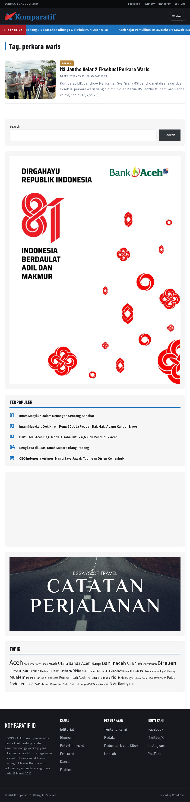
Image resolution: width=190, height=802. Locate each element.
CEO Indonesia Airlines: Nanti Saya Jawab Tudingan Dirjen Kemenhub (71, 458)
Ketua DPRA (136, 671)
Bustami (44, 671)
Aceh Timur (42, 664)
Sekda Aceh (99, 684)
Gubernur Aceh (90, 671)
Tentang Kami (115, 729)
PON (21, 684)
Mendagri (172, 671)
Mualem (17, 677)
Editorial (67, 729)
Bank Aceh (134, 663)
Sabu (66, 684)
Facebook (134, 4)
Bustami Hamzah (61, 671)
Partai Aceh (52, 678)
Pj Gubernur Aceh (157, 678)
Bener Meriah (149, 664)
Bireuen (167, 663)
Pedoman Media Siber (121, 745)
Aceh (16, 663)
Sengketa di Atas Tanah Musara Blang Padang (54, 447)
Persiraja (93, 678)
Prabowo (44, 684)
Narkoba (40, 678)
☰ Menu (177, 16)
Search (15, 126)
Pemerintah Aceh (72, 677)
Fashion (66, 769)
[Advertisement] (95, 509)
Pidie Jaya (126, 678)
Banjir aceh (114, 663)
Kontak (110, 753)
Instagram (164, 4)
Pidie (115, 677)
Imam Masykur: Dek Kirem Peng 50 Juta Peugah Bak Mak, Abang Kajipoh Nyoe (78, 426)
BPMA (14, 671)
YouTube (180, 4)
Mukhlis (30, 678)
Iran (127, 671)
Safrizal (74, 684)
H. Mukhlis (105, 671)
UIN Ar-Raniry (117, 684)
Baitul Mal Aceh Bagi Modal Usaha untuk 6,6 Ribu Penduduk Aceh (68, 437)
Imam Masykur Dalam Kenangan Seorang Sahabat (57, 416)
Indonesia (118, 671)
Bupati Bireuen (29, 671)
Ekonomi (67, 737)
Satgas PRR (86, 684)
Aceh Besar (29, 664)
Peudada (105, 678)
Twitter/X (149, 4)
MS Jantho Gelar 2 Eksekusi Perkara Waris (104, 69)
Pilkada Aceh (140, 678)
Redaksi (110, 737)
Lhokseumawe (151, 671)
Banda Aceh (80, 663)
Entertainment (72, 745)
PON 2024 (31, 684)
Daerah (66, 63)
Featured (67, 753)
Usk (131, 684)
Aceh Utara (58, 663)
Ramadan (56, 684)
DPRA (77, 671)
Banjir (96, 663)
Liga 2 (163, 671)
